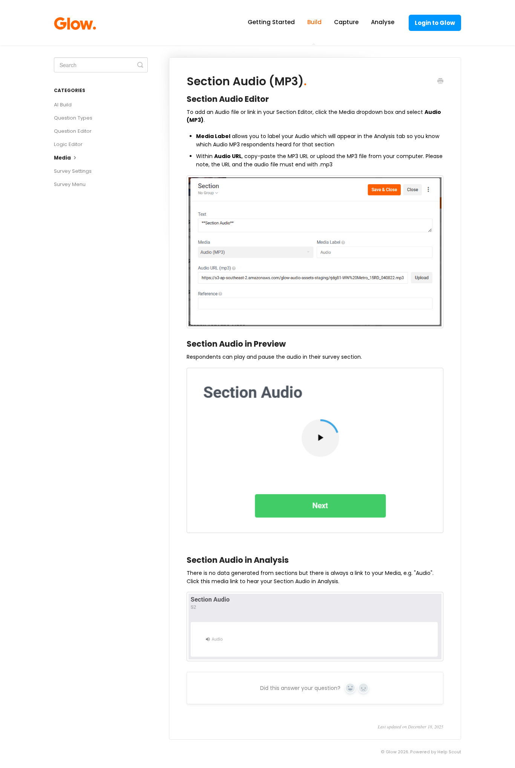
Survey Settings (73, 171)
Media (63, 157)
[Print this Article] (440, 82)
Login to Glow (435, 23)
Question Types (73, 117)
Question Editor (73, 131)
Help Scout (449, 752)
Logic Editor (68, 144)
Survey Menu (70, 184)
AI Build (63, 104)
